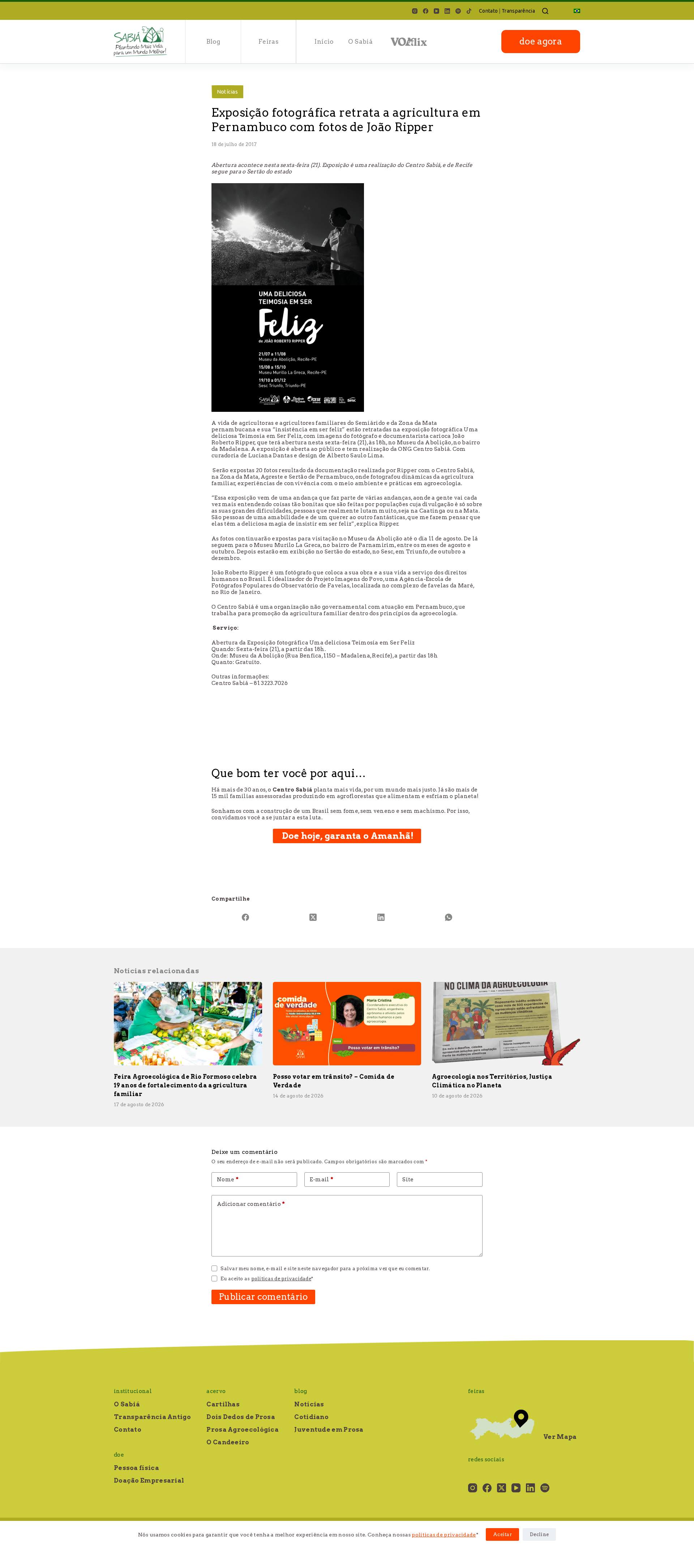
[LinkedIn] (447, 11)
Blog (213, 41)
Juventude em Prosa (328, 1429)
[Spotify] (458, 11)
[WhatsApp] (449, 917)
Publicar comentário (263, 1297)
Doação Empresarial (149, 1480)
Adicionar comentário (251, 1204)
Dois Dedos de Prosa (240, 1416)
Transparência (518, 11)
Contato (488, 11)
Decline (539, 1534)
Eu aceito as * (266, 1278)
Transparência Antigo (152, 1416)
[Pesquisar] (545, 11)
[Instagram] (414, 11)
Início (323, 41)
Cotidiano (311, 1416)
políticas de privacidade (444, 1535)
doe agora (540, 41)
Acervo (216, 1391)
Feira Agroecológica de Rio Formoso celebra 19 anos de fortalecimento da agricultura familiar (185, 1085)
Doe (119, 1455)
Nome (228, 1179)
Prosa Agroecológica (242, 1429)
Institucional (133, 1391)
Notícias (227, 92)
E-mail (321, 1179)
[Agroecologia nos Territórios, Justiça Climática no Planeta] (506, 1023)
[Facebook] (425, 11)
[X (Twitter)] (313, 917)
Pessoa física (136, 1467)
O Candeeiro (227, 1442)
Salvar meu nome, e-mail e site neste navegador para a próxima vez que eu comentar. (325, 1268)
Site (408, 1179)
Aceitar (502, 1534)
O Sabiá (360, 41)
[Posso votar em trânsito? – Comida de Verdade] (347, 1023)
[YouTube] (436, 11)
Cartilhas (223, 1404)
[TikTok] (469, 11)
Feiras (268, 41)
